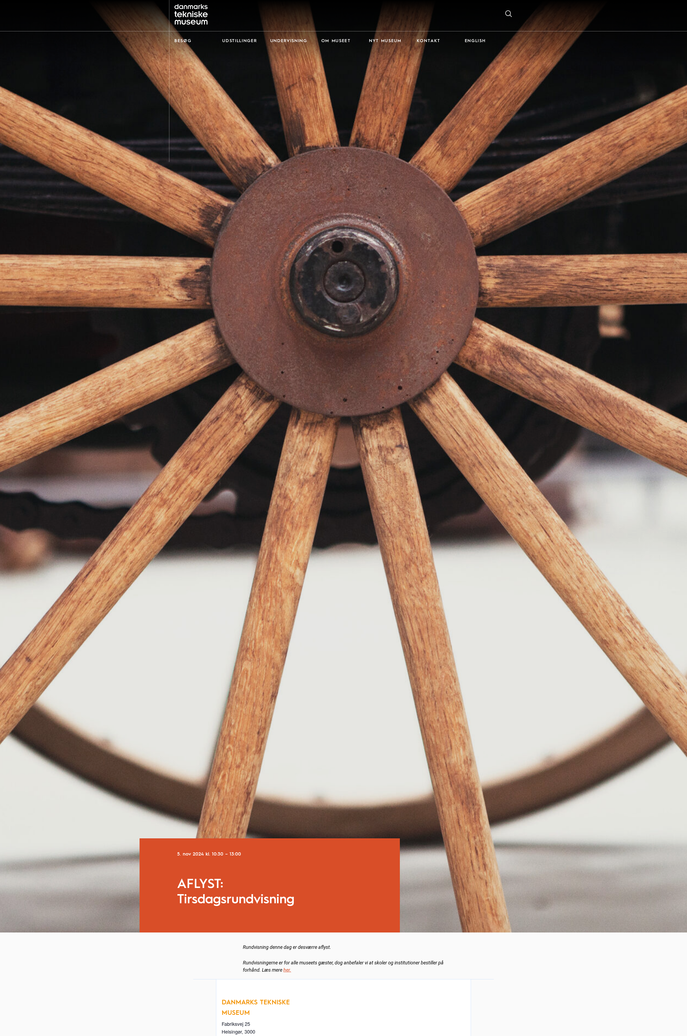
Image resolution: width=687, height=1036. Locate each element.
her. (287, 970)
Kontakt (428, 41)
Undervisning (288, 41)
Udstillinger (239, 41)
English (475, 41)
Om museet (336, 41)
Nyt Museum (385, 41)
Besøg (182, 41)
